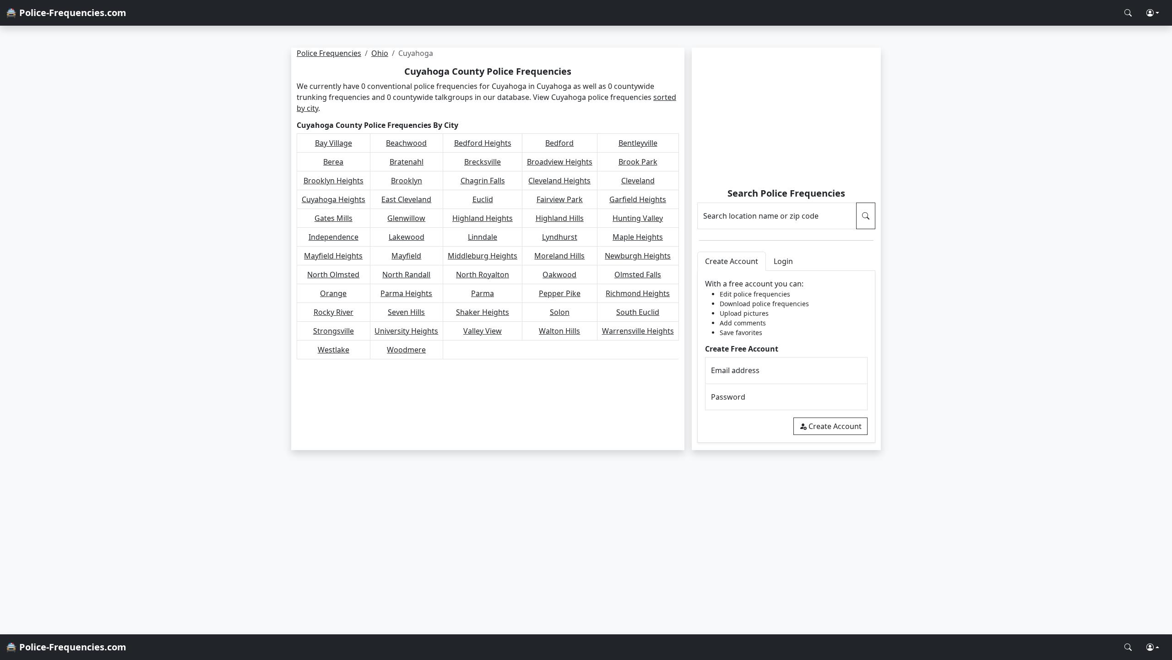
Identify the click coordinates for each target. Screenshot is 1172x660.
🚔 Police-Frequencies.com (65, 12)
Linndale (482, 237)
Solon (560, 312)
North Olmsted (333, 275)
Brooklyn (406, 181)
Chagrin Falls (483, 181)
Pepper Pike (560, 293)
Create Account (835, 426)
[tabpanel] (786, 357)
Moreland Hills (559, 256)
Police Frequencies (329, 53)
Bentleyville (638, 143)
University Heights (406, 331)
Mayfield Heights (333, 256)
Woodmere (406, 350)
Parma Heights (406, 293)
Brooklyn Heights (334, 181)
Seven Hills (406, 312)
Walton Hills (559, 331)
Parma (482, 293)
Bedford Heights (482, 143)
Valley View (482, 331)
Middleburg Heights (482, 256)
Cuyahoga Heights (333, 199)
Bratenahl (406, 162)
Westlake (333, 350)
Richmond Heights (638, 293)
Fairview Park (560, 199)
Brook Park (638, 162)
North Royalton (482, 275)
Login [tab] (783, 261)
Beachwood (406, 143)
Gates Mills (334, 218)
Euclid (482, 199)
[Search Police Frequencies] (1128, 13)
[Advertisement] (786, 119)
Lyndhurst (559, 237)
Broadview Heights (559, 162)
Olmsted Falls (637, 275)
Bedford (559, 143)
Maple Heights (638, 237)
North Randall (406, 275)
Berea (333, 162)
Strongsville (333, 331)
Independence (333, 237)
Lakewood (406, 237)
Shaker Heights (482, 312)
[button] (1153, 13)
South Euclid (637, 312)
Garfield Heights (637, 199)
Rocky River (333, 312)
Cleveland (638, 181)
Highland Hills (560, 218)
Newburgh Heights (638, 256)
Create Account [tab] (731, 261)
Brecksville (482, 162)
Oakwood (559, 275)
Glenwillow (406, 218)
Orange (333, 293)
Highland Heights (482, 218)
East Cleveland (406, 199)
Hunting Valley (638, 218)
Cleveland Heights (559, 181)
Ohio (379, 53)
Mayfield (406, 256)
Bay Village (333, 143)
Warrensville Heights (638, 331)
